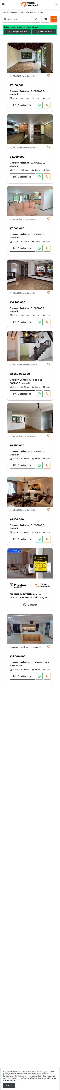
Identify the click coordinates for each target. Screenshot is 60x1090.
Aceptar (9, 1085)
